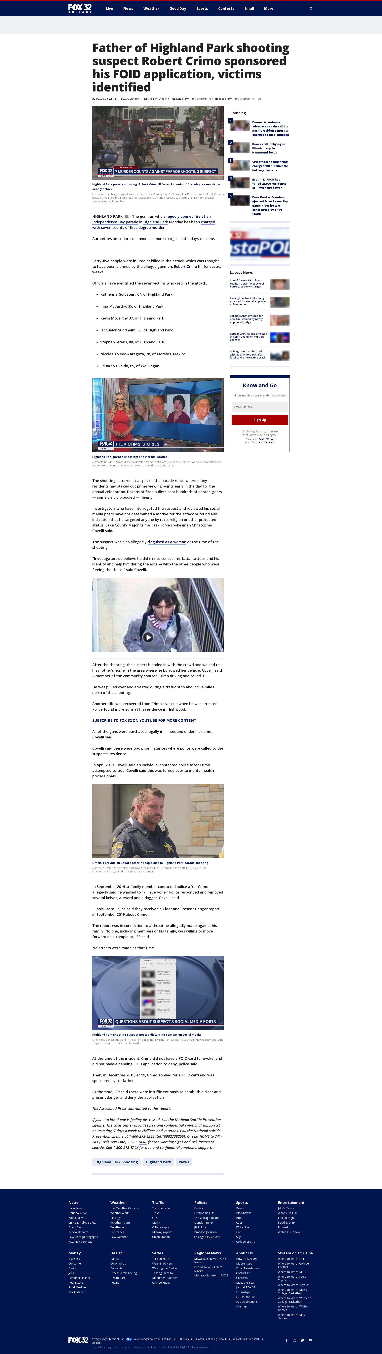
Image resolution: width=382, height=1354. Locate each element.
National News (78, 1213)
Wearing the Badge (164, 1268)
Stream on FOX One (295, 1253)
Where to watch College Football (293, 1265)
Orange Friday (161, 1282)
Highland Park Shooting (155, 98)
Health (116, 1253)
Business (74, 1259)
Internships (243, 1292)
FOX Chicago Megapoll (83, 1237)
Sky (238, 1237)
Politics (200, 1202)
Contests (242, 1278)
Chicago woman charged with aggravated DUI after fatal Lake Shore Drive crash (248, 354)
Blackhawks (243, 1213)
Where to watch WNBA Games (293, 1308)
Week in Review (162, 1263)
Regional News (207, 1253)
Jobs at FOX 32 (245, 1287)
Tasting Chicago (162, 1273)
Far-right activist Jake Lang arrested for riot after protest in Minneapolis (248, 301)
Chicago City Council (207, 1237)
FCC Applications (247, 1301)
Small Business (78, 1287)
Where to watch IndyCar (293, 1285)
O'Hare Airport (161, 1227)
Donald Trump (203, 1222)
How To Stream (246, 1259)
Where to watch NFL (291, 1259)
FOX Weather (119, 1237)
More (268, 8)
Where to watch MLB (291, 1272)
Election (199, 1208)
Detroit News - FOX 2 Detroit (208, 1268)
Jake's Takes (286, 1208)
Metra (156, 1222)
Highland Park (155, 222)
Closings (115, 1218)
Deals (72, 1268)
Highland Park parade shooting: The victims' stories (129, 457)
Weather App (118, 1227)
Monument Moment (165, 1278)
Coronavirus (118, 1263)
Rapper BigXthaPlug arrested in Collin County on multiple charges (248, 337)
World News (76, 1218)
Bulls (239, 1218)
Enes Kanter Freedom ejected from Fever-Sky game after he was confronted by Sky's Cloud (270, 205)
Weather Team (120, 1222)
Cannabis (116, 1268)
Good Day (75, 1227)
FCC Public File (245, 1297)
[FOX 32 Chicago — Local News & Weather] (81, 8)
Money (74, 1253)
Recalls (114, 1282)
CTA (155, 1218)
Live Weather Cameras (125, 1208)
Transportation (162, 1208)
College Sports (245, 1241)
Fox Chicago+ (287, 1218)
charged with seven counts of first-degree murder (153, 225)
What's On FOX (287, 1213)
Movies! (283, 1227)
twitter (302, 1340)
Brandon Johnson (205, 1232)
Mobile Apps (244, 1263)
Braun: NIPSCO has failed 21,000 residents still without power (269, 184)
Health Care (118, 1278)
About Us (244, 1253)
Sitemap (241, 1306)
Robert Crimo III (188, 266)
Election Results (204, 1213)
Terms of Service (262, 442)
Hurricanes (117, 1232)
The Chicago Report (207, 1218)
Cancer (114, 1259)
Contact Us (243, 1273)
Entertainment (291, 1202)
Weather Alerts (120, 1213)
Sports (242, 1202)
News (184, 1162)
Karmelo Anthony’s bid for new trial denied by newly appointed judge (246, 319)
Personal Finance (79, 1278)
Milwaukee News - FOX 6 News (210, 1260)
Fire (238, 1232)
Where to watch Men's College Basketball (292, 1291)
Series (157, 1253)
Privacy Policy (264, 438)
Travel (156, 1213)
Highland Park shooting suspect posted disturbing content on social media (146, 1034)
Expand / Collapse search (311, 9)
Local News (76, 1208)
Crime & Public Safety (82, 1222)
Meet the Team (246, 1282)
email (310, 1340)
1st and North (161, 1259)
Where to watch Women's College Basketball (294, 1299)
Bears (240, 1208)
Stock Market (77, 1292)
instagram (294, 1340)
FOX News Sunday (80, 1241)
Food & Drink (286, 1222)
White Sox (242, 1227)
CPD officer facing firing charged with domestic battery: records (270, 166)
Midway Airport (162, 1232)
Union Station (161, 1237)
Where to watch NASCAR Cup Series (294, 1278)
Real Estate (75, 1282)
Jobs (71, 1273)
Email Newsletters (247, 1268)
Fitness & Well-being (123, 1273)
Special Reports (78, 1232)
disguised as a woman (167, 541)
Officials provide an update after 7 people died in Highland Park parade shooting (150, 863)
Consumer (75, 1263)
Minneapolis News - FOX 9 (211, 1275)
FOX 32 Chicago (130, 98)
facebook (286, 1340)
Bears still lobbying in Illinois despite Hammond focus (268, 148)
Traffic (158, 1202)
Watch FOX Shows (290, 1232)
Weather (118, 1202)
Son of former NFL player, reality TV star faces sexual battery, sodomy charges (247, 283)
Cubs (239, 1222)
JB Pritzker (201, 1227)
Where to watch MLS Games (291, 1316)
